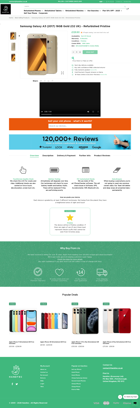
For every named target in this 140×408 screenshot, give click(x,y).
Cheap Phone (76, 386)
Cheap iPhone (76, 383)
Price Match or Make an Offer (83, 61)
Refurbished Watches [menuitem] (74, 11)
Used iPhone (76, 375)
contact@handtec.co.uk (113, 368)
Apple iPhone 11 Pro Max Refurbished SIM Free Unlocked (85, 342)
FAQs (42, 381)
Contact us (44, 372)
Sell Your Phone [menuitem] (30, 13)
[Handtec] (6, 9)
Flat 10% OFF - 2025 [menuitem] (111, 11)
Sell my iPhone (76, 369)
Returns (43, 378)
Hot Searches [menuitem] (93, 11)
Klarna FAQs (76, 389)
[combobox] (70, 126)
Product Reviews (102, 155)
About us (43, 369)
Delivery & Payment (66, 155)
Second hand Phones (79, 381)
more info (93, 70)
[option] (15, 36)
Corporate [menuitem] (43, 13)
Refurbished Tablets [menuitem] (53, 11)
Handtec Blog (127, 1)
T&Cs (42, 386)
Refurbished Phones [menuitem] (32, 11)
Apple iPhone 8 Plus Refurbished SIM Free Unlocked (117, 342)
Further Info (84, 155)
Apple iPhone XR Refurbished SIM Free (53, 342)
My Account (44, 375)
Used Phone (76, 372)
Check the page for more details (70, 259)
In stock (12, 304)
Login (42, 383)
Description (47, 155)
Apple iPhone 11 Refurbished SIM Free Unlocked (21, 342)
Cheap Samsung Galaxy (79, 378)
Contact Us (119, 1)
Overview (34, 155)
